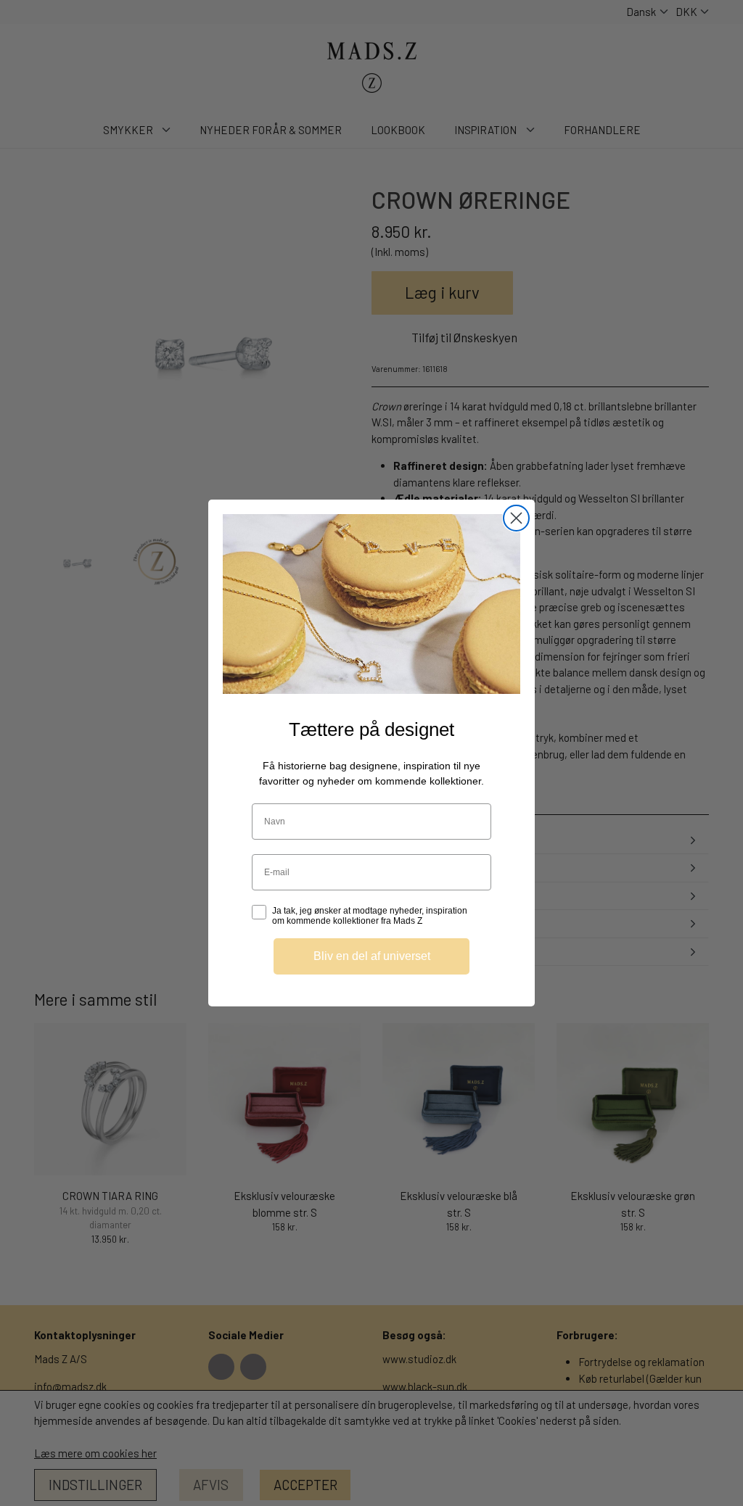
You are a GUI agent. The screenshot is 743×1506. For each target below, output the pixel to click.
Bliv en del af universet (371, 956)
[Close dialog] (516, 518)
